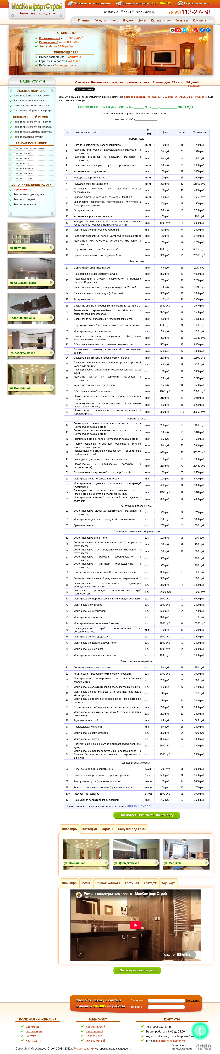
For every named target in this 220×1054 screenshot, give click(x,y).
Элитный (45, 46)
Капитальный (48, 42)
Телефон (136, 1006)
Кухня (86, 883)
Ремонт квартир (83, 1048)
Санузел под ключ (132, 829)
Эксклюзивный (95, 1040)
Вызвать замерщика (147, 3)
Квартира (69, 883)
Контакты (32, 1036)
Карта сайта (33, 1040)
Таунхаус (168, 883)
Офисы (107, 829)
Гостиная (132, 883)
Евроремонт (94, 1036)
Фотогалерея (34, 1031)
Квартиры (70, 829)
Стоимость (33, 1026)
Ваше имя (137, 1000)
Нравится (194, 85)
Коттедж (150, 883)
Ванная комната (107, 883)
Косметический (49, 38)
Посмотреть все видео (137, 970)
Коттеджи (89, 829)
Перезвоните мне (196, 3)
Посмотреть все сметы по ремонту (147, 815)
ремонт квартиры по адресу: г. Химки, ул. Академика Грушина (164, 96)
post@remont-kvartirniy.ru (170, 1040)
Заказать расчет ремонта (92, 3)
